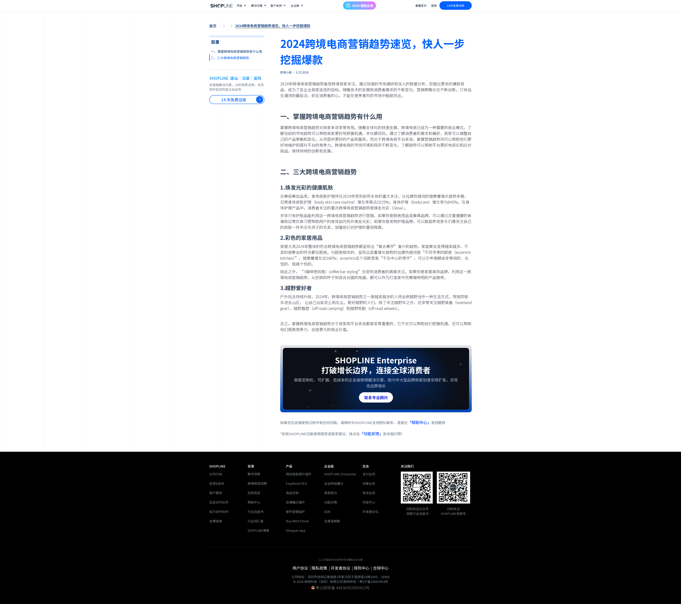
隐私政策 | (321, 568)
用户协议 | (302, 568)
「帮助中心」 (419, 422)
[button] (241, 5)
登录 (434, 5)
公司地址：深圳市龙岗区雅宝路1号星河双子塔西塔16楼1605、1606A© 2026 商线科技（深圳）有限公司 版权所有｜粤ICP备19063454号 (340, 579)
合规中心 (381, 568)
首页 (212, 26)
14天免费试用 (455, 5)
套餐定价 (421, 5)
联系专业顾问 (376, 397)
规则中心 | (363, 568)
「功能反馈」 (371, 433)
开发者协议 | (342, 568)
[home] (221, 5)
